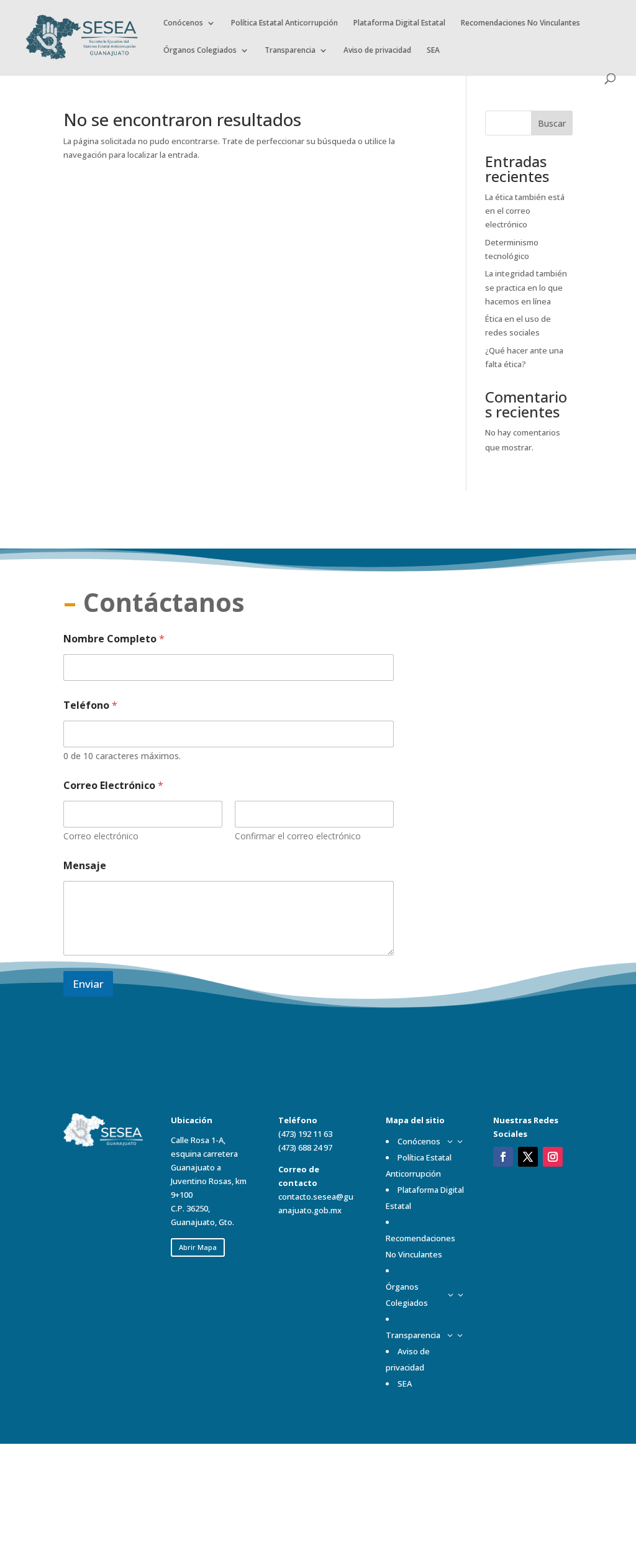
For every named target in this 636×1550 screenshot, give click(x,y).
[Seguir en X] (528, 1157)
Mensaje (84, 866)
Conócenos (183, 23)
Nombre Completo (114, 639)
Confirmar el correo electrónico (298, 836)
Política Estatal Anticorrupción (284, 23)
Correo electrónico (101, 836)
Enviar (88, 984)
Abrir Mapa (198, 1247)
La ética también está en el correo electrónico (525, 210)
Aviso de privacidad (377, 50)
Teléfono (90, 705)
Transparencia (290, 50)
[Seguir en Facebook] (503, 1157)
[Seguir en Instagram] (553, 1157)
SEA (433, 50)
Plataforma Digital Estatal (399, 23)
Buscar (552, 123)
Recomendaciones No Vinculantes (520, 23)
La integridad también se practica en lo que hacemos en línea (526, 287)
